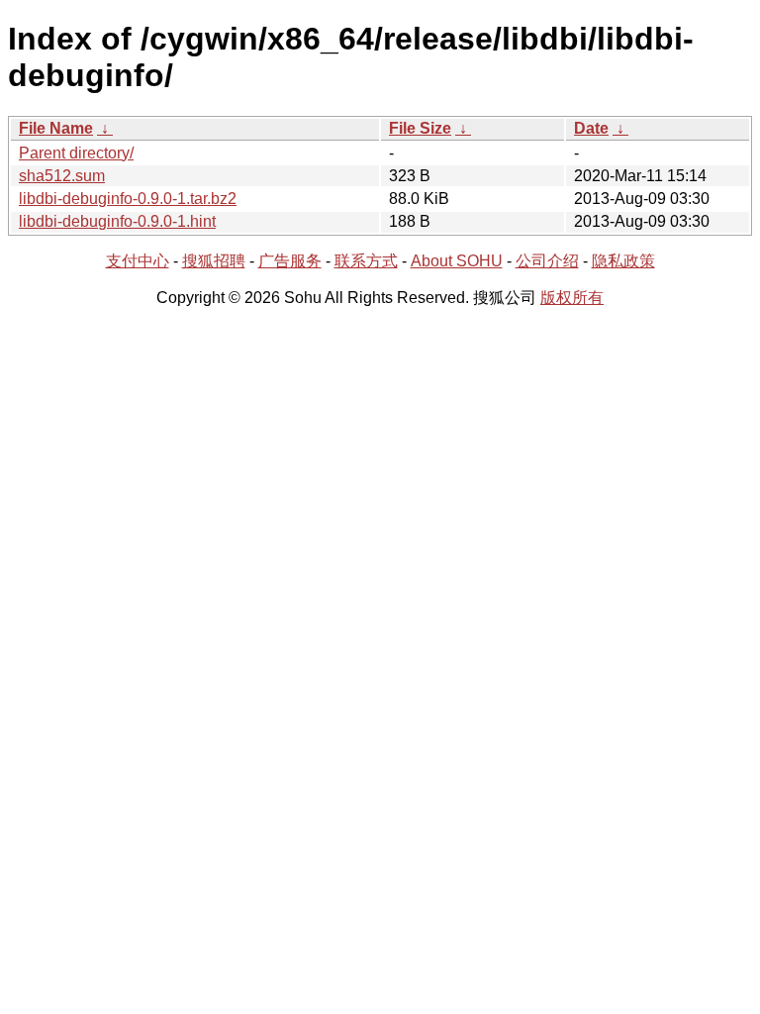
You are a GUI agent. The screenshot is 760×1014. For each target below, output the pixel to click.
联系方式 (366, 261)
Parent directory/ (76, 153)
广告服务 (290, 261)
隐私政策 (623, 261)
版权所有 (572, 297)
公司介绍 (547, 261)
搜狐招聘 (213, 261)
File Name (56, 128)
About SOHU (457, 261)
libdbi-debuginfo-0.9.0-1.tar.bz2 (128, 198)
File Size (420, 128)
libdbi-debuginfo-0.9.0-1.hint (117, 221)
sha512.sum (62, 175)
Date (591, 128)
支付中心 (137, 261)
